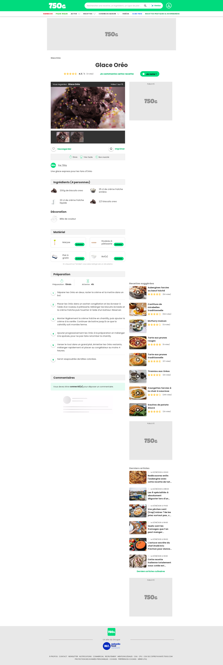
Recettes (87, 14)
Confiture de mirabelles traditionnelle (155, 307)
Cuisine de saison (107, 14)
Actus (74, 14)
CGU (136, 656)
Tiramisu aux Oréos (159, 371)
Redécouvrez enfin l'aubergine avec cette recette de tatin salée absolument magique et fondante (160, 478)
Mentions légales (125, 656)
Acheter (79, 245)
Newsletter (73, 656)
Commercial (98, 656)
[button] (117, 148)
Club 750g (137, 14)
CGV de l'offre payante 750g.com (158, 656)
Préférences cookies (127, 659)
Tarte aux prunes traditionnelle (157, 356)
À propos (53, 656)
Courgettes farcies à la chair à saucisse (159, 390)
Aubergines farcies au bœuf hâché (158, 289)
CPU (140, 656)
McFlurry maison (157, 320)
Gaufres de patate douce (158, 406)
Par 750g (62, 165)
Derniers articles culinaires (151, 571)
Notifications (85, 656)
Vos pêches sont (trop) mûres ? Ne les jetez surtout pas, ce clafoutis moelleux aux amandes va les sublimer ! (159, 512)
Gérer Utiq (142, 659)
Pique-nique (62, 14)
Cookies (113, 659)
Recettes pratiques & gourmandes (162, 14)
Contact (63, 656)
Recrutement (110, 656)
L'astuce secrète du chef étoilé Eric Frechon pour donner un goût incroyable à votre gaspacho (159, 546)
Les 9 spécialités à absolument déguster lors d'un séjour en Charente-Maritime (159, 495)
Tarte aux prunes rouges (157, 339)
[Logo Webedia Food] (111, 646)
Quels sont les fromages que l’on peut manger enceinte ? (158, 529)
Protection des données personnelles (91, 659)
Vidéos (125, 14)
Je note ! (151, 74)
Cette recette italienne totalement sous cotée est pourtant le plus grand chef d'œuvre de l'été (159, 562)
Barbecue (48, 14)
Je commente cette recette (117, 74)
